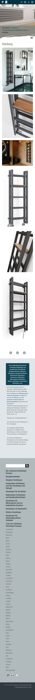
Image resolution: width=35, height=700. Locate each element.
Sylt (7, 656)
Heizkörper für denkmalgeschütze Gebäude (13, 517)
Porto (7, 641)
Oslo (7, 633)
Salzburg (8, 650)
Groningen (9, 578)
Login (30, 687)
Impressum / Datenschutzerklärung (22, 685)
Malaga (8, 616)
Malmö (8, 618)
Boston (8, 544)
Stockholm (9, 653)
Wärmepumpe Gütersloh (21, 687)
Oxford (8, 636)
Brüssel (8, 552)
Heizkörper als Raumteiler (16, 509)
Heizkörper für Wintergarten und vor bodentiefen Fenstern (14, 503)
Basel (7, 538)
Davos (8, 561)
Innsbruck (9, 590)
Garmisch (9, 570)
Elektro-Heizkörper (13, 512)
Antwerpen (9, 532)
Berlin (7, 541)
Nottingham (9, 630)
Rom (7, 647)
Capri (7, 555)
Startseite (14, 28)
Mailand (8, 613)
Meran (8, 624)
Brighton (8, 549)
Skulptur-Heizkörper (14, 480)
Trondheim (9, 659)
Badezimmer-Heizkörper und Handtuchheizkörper (15, 496)
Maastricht (9, 607)
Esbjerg (8, 564)
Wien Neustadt (10, 670)
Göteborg (9, 572)
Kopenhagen (10, 593)
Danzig (8, 558)
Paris (7, 639)
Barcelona (9, 535)
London (8, 604)
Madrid (8, 610)
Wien (7, 667)
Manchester (9, 621)
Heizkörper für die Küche (16, 491)
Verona (8, 664)
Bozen (8, 547)
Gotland (8, 575)
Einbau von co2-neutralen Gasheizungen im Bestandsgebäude (15, 399)
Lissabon (8, 598)
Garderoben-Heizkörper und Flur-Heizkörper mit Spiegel (15, 485)
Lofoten (8, 601)
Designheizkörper (13, 476)
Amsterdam (9, 529)
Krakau (8, 595)
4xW (11, 685)
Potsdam (8, 644)
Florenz (8, 567)
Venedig (8, 662)
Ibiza (7, 587)
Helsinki (8, 584)
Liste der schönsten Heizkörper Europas (14, 30)
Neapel (8, 627)
